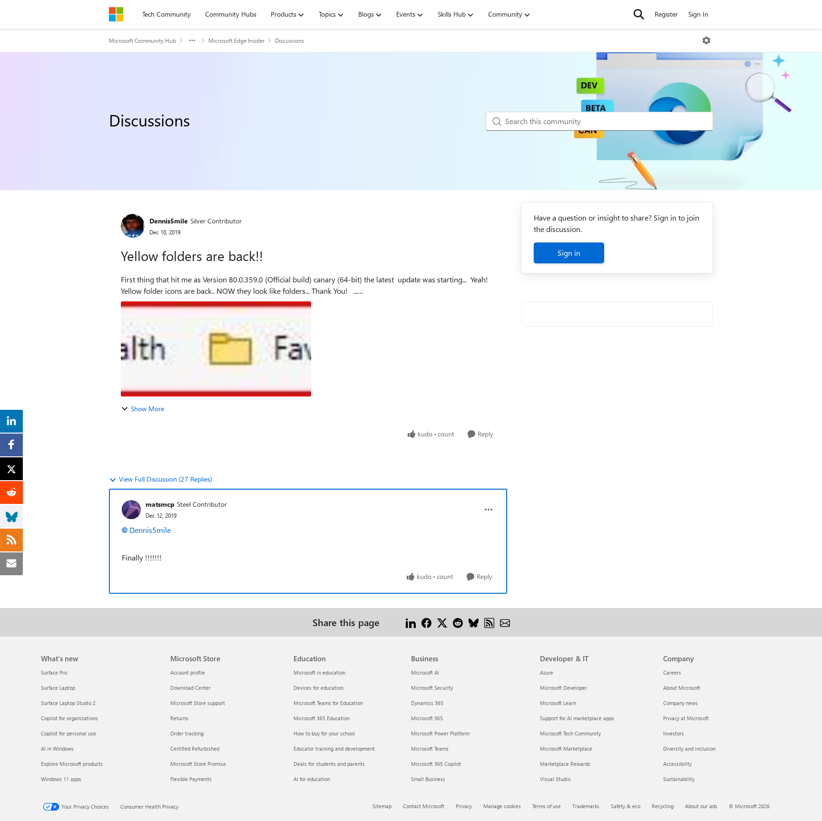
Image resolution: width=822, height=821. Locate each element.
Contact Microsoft (423, 806)
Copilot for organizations (69, 718)
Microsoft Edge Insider (236, 40)
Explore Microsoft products (72, 763)
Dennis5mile (168, 220)
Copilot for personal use (68, 733)
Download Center (190, 687)
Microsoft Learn (558, 702)
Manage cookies (502, 806)
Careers (672, 672)
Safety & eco (625, 806)
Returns (179, 718)
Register (666, 14)
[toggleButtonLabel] (706, 40)
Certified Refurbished (194, 748)
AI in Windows (57, 748)
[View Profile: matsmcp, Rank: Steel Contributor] (131, 509)
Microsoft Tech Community (570, 733)
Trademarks (585, 806)
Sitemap (381, 806)
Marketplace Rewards (565, 763)
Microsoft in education (319, 672)
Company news (680, 702)
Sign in (569, 253)
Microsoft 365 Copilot (436, 763)
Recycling (663, 806)
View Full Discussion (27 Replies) (165, 478)
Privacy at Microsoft (686, 718)
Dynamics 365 (427, 702)
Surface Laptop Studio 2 (68, 702)
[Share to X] (442, 622)
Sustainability (679, 778)
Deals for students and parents (329, 763)
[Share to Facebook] (426, 622)
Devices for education (318, 687)
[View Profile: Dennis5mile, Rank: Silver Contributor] (133, 226)
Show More (147, 408)
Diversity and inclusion (689, 748)
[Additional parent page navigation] (192, 40)
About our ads (701, 806)
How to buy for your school (324, 733)
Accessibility (677, 763)
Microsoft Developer (563, 687)
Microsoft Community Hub (142, 40)
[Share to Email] (505, 622)
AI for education (312, 778)
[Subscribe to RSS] (489, 622)
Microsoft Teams (430, 748)
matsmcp (160, 504)
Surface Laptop (58, 687)
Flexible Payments (191, 778)
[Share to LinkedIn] (411, 622)
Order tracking (187, 733)
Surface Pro (54, 672)
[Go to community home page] (116, 14)
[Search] (639, 14)
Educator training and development (334, 748)
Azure (546, 672)
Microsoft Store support (197, 702)
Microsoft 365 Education (322, 718)
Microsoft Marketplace (566, 748)
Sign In (698, 14)
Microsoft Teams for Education (328, 702)
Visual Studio (555, 778)
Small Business (428, 778)
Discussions (289, 40)
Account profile (187, 672)
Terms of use (546, 806)
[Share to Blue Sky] (474, 622)
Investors (673, 733)
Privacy (464, 806)
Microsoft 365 (427, 718)
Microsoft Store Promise (198, 763)
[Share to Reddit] (458, 622)
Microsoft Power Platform (440, 733)
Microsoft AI (425, 672)
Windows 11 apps (61, 778)
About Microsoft (681, 687)
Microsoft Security (432, 687)
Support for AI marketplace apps (577, 718)
